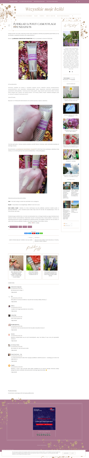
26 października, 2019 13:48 (16, 326)
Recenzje (29, 226)
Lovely (20, 226)
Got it (73, 453)
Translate (73, 79)
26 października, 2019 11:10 (16, 307)
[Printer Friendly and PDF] (33, 223)
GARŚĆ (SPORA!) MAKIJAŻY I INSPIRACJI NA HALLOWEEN (20, 240)
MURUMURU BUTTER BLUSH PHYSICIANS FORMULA (71, 131)
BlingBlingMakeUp (15, 324)
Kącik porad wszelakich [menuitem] (63, 15)
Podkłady (24, 226)
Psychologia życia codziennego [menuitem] (24, 15)
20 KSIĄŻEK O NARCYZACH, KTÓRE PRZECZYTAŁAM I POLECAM (71, 100)
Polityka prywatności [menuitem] (52, 1)
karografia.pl (85, 449)
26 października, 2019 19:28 (16, 346)
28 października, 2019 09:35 (17, 366)
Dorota (12, 334)
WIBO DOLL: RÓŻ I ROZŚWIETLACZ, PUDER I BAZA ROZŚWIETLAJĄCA (71, 146)
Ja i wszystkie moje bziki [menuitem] (25, 1)
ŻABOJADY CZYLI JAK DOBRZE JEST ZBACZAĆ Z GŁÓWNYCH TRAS (71, 176)
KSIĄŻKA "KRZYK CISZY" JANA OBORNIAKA (71, 116)
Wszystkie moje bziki (44, 9)
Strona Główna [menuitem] (13, 1)
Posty (66, 223)
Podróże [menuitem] (42, 15)
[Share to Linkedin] (37, 233)
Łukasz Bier (13, 315)
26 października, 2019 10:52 (16, 297)
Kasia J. (13, 305)
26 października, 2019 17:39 (16, 335)
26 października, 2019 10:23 (16, 288)
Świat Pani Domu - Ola (16, 354)
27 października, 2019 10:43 (16, 355)
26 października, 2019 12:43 (16, 316)
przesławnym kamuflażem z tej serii (26, 149)
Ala (12, 296)
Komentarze (67, 225)
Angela (12, 365)
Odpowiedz (14, 292)
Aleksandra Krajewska (16, 287)
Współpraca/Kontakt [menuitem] (39, 1)
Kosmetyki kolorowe (13, 226)
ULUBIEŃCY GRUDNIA (71, 161)
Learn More (66, 453)
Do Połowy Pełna (15, 345)
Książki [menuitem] (36, 15)
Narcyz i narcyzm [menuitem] (50, 15)
